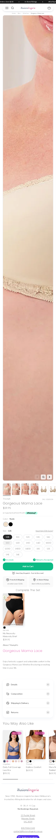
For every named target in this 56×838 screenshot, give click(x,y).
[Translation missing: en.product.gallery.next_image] (49, 477)
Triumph (6, 498)
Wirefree (26, 13)
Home (14, 13)
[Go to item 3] (25, 490)
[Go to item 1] (7, 490)
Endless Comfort (33, 767)
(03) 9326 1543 (28, 828)
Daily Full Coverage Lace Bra (12, 768)
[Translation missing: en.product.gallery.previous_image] (37, 477)
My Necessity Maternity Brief (10, 635)
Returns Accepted (44, 560)
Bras (19, 13)
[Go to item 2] (16, 490)
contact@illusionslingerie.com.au (28, 831)
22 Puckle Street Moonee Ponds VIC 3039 (28, 818)
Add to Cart (28, 566)
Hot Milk (6, 630)
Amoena (52, 764)
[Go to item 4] (34, 490)
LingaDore (6, 764)
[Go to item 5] (44, 490)
